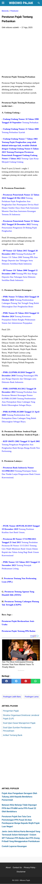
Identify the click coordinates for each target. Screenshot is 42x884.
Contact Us (17, 867)
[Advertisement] (21, 53)
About (8, 867)
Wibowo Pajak (21, 3)
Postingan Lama (31, 697)
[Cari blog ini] (38, 3)
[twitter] (16, 681)
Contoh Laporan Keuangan (14, 846)
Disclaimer (21, 872)
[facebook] (6, 681)
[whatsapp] (35, 681)
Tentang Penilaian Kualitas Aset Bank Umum (21, 529)
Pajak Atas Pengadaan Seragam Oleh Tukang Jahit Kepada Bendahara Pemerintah (19, 796)
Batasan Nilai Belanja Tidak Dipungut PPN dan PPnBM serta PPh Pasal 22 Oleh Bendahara (19, 808)
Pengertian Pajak (11, 711)
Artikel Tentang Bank (12, 735)
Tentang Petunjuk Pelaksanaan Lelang (21, 565)
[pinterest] (26, 681)
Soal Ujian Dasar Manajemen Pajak (19, 723)
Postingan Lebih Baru (12, 697)
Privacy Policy (29, 867)
